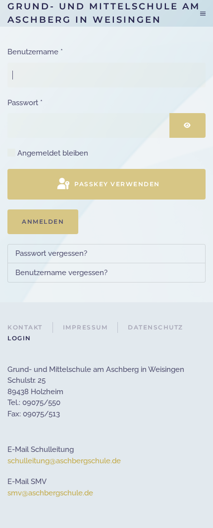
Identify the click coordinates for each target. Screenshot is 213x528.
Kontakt (25, 327)
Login (19, 338)
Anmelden (43, 221)
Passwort (25, 102)
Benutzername (35, 51)
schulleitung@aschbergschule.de (64, 460)
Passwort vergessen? (51, 253)
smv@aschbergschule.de (50, 492)
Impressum (85, 327)
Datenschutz (155, 327)
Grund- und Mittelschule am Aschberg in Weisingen (103, 13)
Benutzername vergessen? (61, 272)
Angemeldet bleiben (52, 153)
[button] (203, 13)
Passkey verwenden (116, 184)
